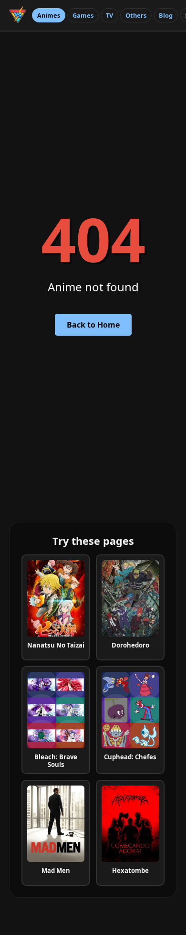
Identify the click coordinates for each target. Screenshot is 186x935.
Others (135, 15)
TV (109, 15)
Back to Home (93, 324)
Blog (166, 15)
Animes (48, 15)
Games (82, 15)
